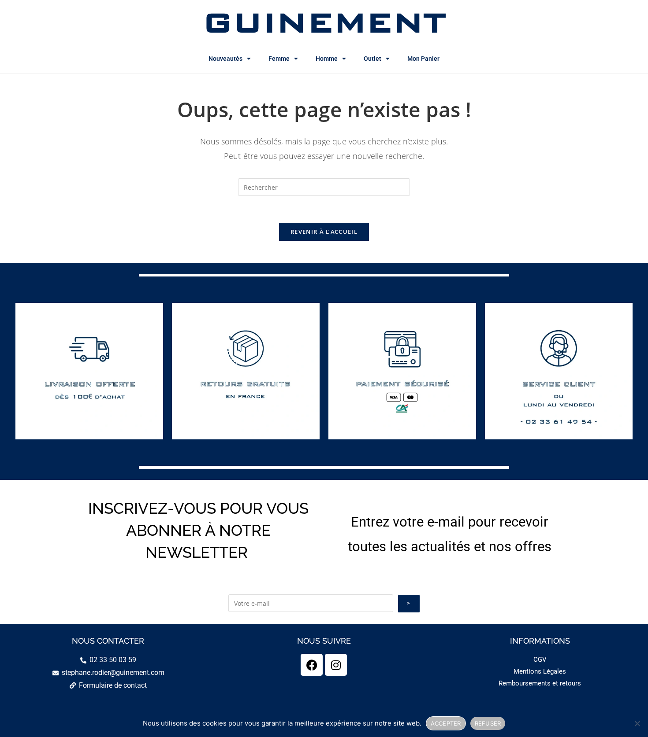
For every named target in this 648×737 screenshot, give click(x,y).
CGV (540, 659)
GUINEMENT (324, 22)
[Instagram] (336, 665)
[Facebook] (312, 665)
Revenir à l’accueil (324, 232)
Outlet (372, 58)
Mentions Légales (540, 671)
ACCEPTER (446, 723)
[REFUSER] (637, 723)
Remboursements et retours (540, 683)
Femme (279, 58)
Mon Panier (423, 58)
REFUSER (488, 723)
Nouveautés (225, 58)
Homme (327, 58)
